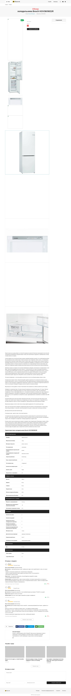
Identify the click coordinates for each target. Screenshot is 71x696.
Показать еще (35, 666)
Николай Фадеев (31, 13)
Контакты (56, 1)
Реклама (37, 690)
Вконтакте (21, 626)
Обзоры (10, 4)
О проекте (58, 690)
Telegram (31, 626)
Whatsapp (41, 626)
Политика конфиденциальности (48, 690)
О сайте (49, 1)
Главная (6, 4)
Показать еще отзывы (27, 619)
